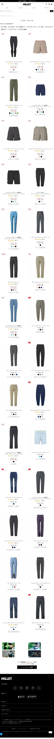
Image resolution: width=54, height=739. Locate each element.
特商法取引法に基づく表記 (35, 728)
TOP (1, 15)
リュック (33, 7)
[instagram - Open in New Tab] (15, 688)
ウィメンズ (20, 7)
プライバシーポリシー (22, 728)
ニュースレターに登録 (27, 667)
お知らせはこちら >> (32, 1)
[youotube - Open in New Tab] (27, 688)
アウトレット (47, 7)
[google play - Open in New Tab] (32, 697)
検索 (51, 11)
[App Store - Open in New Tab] (21, 697)
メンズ (6, 7)
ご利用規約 (13, 728)
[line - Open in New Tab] (33, 688)
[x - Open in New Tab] (39, 688)
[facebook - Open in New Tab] (21, 688)
